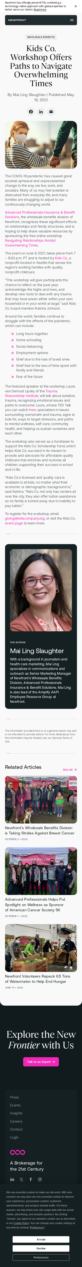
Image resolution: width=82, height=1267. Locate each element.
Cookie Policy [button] (21, 1223)
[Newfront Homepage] (17, 20)
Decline (41, 1248)
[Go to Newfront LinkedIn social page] (12, 1179)
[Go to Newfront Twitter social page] (21, 1179)
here (32, 410)
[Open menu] (72, 20)
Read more (40, 9)
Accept (41, 1239)
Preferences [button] (37, 1227)
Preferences (41, 1257)
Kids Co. (61, 258)
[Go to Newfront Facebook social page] (31, 1179)
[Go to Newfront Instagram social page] (40, 1179)
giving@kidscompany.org (25, 518)
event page (14, 523)
